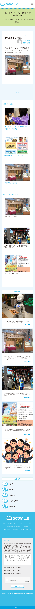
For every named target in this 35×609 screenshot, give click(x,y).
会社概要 (15, 529)
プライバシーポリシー (26, 529)
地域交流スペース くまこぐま (13, 155)
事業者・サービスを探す (7, 523)
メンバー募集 (28, 523)
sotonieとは (19, 523)
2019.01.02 (27, 397)
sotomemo (26, 526)
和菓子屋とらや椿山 (11, 183)
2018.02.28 (27, 434)
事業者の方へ (10, 526)
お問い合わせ (7, 529)
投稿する (17, 607)
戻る (17, 92)
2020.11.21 (27, 361)
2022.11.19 (27, 325)
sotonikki (18, 526)
